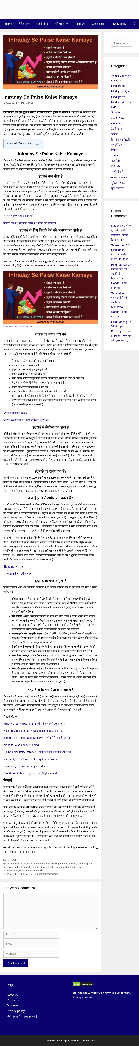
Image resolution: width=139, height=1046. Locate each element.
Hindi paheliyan (120, 91)
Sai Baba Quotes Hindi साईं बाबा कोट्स (26, 870)
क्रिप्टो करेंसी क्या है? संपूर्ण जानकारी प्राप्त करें (26, 420)
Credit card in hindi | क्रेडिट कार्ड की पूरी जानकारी (30, 773)
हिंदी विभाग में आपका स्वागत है (22, 1016)
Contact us (98, 23)
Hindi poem (118, 97)
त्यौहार (114, 134)
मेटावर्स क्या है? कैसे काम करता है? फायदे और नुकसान (29, 223)
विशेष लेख (116, 166)
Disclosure (13, 1005)
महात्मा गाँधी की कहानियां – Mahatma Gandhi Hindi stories (119, 278)
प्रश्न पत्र (116, 155)
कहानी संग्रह (42, 23)
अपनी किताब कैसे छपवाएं (15, 413)
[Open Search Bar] (134, 24)
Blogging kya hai (13, 566)
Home (8, 23)
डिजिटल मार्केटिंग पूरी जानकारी (18, 573)
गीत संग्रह (116, 123)
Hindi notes (118, 86)
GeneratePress (86, 1040)
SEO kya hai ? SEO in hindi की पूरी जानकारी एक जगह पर (34, 723)
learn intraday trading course (70, 867)
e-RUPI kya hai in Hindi (17, 216)
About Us (80, 23)
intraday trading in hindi (54, 863)
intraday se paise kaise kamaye (24, 863)
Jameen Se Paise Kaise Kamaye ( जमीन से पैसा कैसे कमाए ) (36, 737)
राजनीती (115, 161)
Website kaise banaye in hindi (21, 745)
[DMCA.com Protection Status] (83, 985)
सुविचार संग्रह (61, 23)
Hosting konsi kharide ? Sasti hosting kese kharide (33, 730)
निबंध (113, 150)
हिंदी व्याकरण (24, 23)
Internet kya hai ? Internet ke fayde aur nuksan (30, 759)
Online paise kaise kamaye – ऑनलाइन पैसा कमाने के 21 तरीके (37, 752)
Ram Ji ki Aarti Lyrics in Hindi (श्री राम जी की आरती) (32, 874)
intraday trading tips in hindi (38, 867)
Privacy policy (118, 23)
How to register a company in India (24, 766)
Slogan (115, 112)
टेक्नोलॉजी (11, 860)
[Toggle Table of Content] (37, 144)
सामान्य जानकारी (119, 177)
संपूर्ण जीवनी (117, 172)
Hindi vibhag (19, 9)
